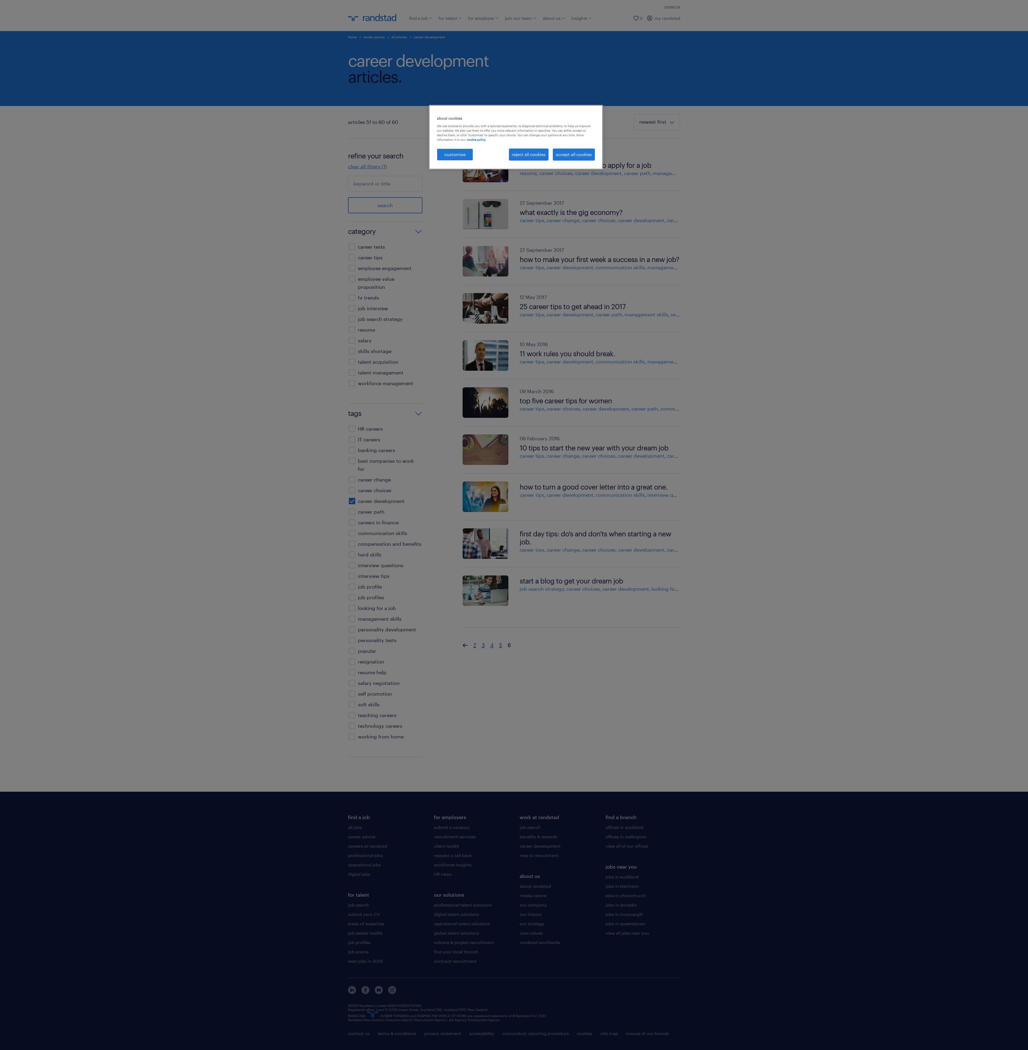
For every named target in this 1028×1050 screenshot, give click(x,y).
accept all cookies (574, 154)
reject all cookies (529, 154)
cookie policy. (476, 139)
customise (455, 154)
